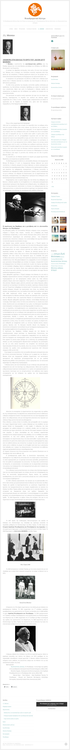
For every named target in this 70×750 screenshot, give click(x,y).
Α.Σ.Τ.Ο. (52, 254)
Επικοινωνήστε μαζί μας (9, 724)
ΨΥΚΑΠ (54, 270)
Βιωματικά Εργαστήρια (56, 199)
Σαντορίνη (60, 265)
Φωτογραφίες (6, 734)
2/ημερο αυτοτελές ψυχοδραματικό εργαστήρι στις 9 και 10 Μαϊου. (59, 124)
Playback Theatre (55, 196)
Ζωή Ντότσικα (54, 79)
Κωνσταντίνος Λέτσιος (18, 666)
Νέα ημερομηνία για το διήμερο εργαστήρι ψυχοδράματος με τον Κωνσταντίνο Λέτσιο (59, 142)
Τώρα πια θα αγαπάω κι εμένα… (11, 718)
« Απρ (52, 186)
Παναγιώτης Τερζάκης (55, 263)
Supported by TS (29, 744)
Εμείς (16, 28)
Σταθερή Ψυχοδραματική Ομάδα (59, 202)
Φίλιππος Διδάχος (57, 268)
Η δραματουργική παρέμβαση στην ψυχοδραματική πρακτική (18, 715)
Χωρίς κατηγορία (55, 208)
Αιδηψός (57, 254)
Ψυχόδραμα (22, 28)
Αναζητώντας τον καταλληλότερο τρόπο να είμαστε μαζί (17, 712)
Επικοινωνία (57, 28)
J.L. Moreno (41, 28)
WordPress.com (20, 744)
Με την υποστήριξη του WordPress (12, 743)
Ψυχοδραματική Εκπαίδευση (58, 211)
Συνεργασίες (54, 205)
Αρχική (11, 28)
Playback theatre (31, 28)
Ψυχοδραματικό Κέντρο (35, 18)
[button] (55, 221)
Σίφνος (56, 265)
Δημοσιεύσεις (49, 28)
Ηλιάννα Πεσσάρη (55, 83)
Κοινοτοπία (59, 259)
